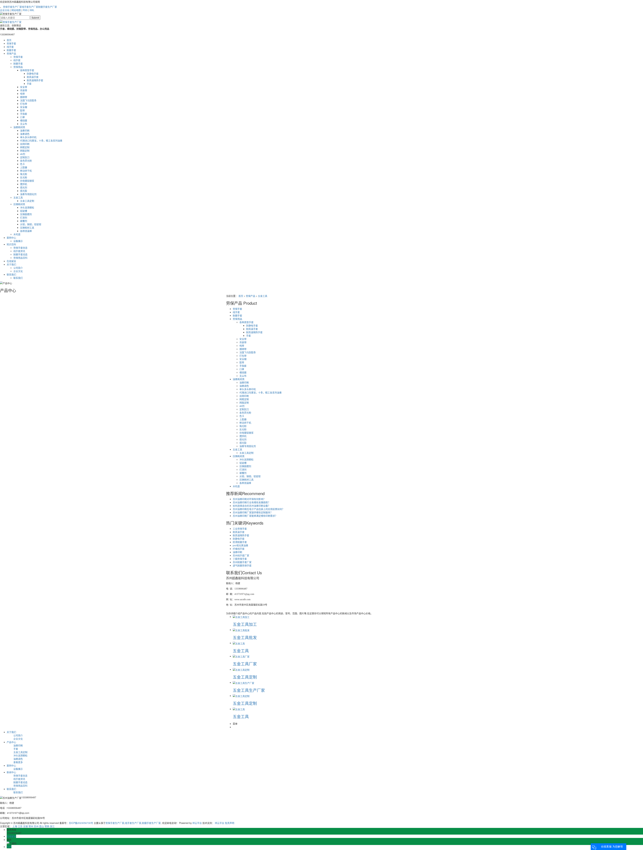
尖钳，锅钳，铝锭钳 (30, 224)
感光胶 (23, 190)
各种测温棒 (26, 231)
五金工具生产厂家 (249, 690)
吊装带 (23, 90)
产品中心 (11, 742)
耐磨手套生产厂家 (47, 6)
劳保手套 (11, 43)
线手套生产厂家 (30, 6)
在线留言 (11, 261)
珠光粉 (23, 174)
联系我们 (11, 274)
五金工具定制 (27, 200)
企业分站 (4, 10)
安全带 (23, 87)
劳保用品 (18, 66)
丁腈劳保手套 (240, 558)
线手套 (10, 46)
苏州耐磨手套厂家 (242, 562)
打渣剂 (23, 217)
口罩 (22, 117)
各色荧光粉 (26, 160)
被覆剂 (23, 221)
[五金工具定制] (241, 669)
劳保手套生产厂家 (12, 6)
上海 (14, 826)
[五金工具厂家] (241, 656)
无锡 (25, 826)
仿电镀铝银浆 (27, 180)
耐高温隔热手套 (35, 80)
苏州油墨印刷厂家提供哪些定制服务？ (253, 512)
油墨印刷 (24, 130)
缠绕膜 (23, 120)
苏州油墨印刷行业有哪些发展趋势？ (251, 502)
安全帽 (23, 107)
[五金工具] (239, 643)
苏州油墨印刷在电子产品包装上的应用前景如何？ (258, 509)
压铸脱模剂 (26, 214)
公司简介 (18, 267)
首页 (9, 40)
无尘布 (23, 123)
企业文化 (18, 271)
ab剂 (22, 154)
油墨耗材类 (19, 127)
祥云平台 (197, 823)
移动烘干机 (26, 170)
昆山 (41, 826)
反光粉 (23, 177)
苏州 (36, 826)
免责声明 (229, 823)
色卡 (22, 164)
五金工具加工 (245, 624)
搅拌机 (23, 184)
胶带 (22, 110)
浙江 (52, 826)
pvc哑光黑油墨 (240, 545)
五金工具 (18, 197)
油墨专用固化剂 (28, 194)
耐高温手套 (33, 77)
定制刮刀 (24, 157)
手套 (29, 83)
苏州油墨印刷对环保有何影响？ (249, 499)
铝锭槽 (23, 210)
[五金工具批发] (241, 629)
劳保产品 (11, 53)
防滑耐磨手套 (240, 542)
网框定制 (24, 147)
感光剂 (23, 187)
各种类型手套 (27, 70)
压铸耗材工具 (27, 227)
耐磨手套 (11, 50)
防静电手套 (33, 73)
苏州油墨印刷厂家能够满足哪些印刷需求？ (255, 515)
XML (31, 10)
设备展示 (18, 241)
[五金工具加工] (241, 616)
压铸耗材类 (19, 204)
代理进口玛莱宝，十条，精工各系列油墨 (41, 140)
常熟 (47, 826)
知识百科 (11, 244)
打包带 (23, 103)
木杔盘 (16, 234)
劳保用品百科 (20, 257)
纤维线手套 (238, 548)
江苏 (20, 826)
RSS (25, 10)
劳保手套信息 (20, 247)
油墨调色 (24, 133)
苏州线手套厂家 (241, 555)
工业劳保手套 (240, 528)
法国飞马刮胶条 (28, 100)
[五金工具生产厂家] (243, 682)
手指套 (23, 113)
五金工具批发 (245, 637)
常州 (30, 826)
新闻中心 (11, 772)
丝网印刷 (24, 143)
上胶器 (23, 167)
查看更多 (18, 762)
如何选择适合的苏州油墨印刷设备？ (251, 505)
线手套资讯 (19, 251)
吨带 (22, 93)
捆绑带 (23, 97)
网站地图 (16, 10)
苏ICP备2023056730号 (81, 823)
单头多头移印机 (28, 137)
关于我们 (11, 264)
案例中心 (11, 237)
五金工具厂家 (245, 664)
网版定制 (24, 150)
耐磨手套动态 (20, 254)
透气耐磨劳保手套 (242, 565)
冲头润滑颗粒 (27, 207)
